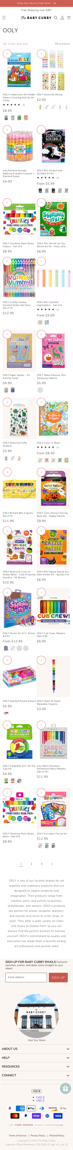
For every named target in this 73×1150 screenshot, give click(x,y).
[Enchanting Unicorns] (47, 460)
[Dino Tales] (19, 118)
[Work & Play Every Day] (66, 460)
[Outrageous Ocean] (60, 460)
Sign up (58, 978)
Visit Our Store (36, 1040)
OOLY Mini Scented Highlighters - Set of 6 (49, 303)
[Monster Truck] (60, 190)
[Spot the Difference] (6, 390)
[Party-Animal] (13, 458)
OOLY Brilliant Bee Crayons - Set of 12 (19, 514)
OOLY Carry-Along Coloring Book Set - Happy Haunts (52, 514)
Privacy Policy (38, 1135)
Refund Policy (57, 1135)
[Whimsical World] (40, 845)
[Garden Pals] (13, 118)
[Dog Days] (6, 118)
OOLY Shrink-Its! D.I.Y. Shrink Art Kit (19, 635)
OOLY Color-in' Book (48, 443)
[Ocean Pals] (19, 781)
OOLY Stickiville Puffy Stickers (15, 444)
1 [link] (21, 864)
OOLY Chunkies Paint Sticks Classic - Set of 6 (18, 245)
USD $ (36, 1091)
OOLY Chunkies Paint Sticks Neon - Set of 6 (18, 835)
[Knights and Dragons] (40, 460)
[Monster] (47, 322)
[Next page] (52, 864)
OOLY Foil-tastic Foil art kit (52, 833)
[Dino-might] (6, 458)
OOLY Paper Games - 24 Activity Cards (16, 376)
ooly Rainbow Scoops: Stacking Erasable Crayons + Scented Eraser (18, 173)
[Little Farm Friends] (53, 460)
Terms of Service (17, 1135)
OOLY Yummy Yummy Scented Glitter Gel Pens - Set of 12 (17, 305)
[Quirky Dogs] (19, 458)
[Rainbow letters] (66, 106)
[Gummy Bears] (60, 106)
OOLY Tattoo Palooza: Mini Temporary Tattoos (51, 376)
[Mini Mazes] (13, 390)
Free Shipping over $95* (36, 10)
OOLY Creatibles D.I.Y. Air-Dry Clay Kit (19, 767)
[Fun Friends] (19, 648)
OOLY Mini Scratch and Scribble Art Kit (49, 172)
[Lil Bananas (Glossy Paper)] (40, 106)
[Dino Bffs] (6, 781)
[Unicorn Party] (40, 390)
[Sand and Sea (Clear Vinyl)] (47, 106)
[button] (4, 18)
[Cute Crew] (26, 648)
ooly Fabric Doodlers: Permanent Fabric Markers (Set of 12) (51, 769)
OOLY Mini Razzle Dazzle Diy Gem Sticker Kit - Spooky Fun (53, 573)
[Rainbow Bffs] (13, 781)
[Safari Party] (66, 190)
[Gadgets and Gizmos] (53, 845)
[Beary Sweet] (40, 322)
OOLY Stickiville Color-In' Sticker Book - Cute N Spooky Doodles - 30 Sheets (19, 574)
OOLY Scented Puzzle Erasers (19, 701)
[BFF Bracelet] (6, 648)
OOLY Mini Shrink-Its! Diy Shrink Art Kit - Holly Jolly (51, 245)
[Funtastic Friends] (40, 190)
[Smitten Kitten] (26, 118)
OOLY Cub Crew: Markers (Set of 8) (51, 635)
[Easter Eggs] (53, 106)
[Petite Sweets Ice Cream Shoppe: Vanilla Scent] (6, 713)
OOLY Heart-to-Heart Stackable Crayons (48, 702)
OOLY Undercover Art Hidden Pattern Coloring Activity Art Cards (19, 97)
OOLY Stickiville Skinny (50, 94)
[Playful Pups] (47, 190)
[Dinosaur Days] (53, 190)
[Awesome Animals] (47, 845)
